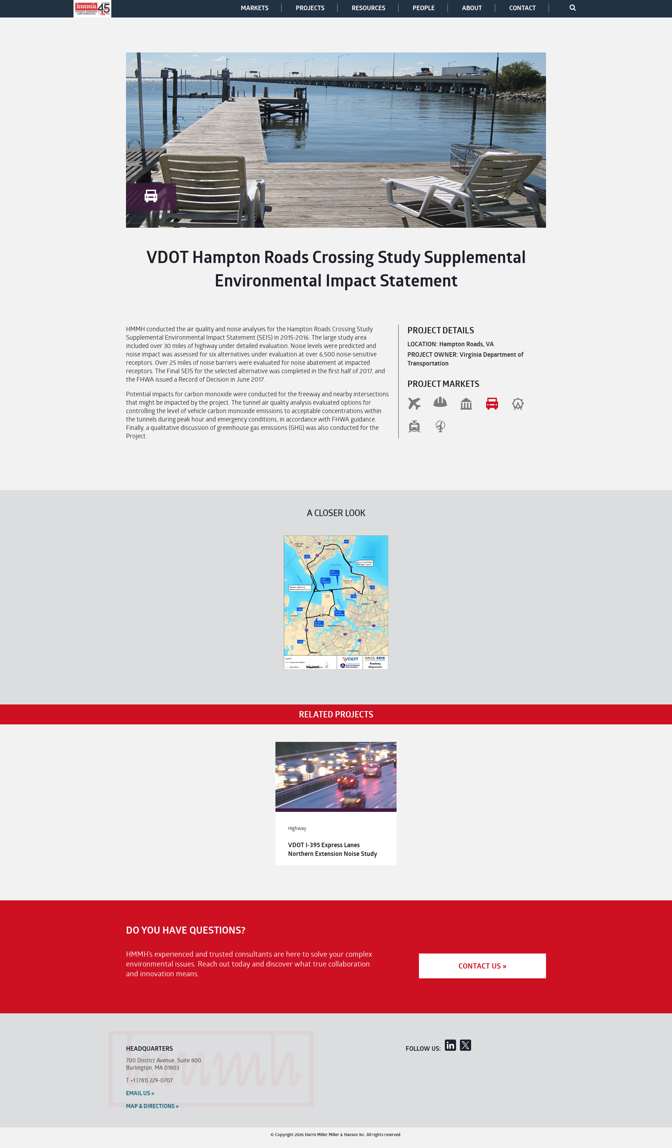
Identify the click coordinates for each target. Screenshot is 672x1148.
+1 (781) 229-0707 (152, 1080)
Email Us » (140, 1093)
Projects (310, 7)
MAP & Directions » (152, 1106)
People (424, 7)
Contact (522, 7)
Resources (368, 7)
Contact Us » (482, 966)
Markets (254, 7)
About (472, 7)
